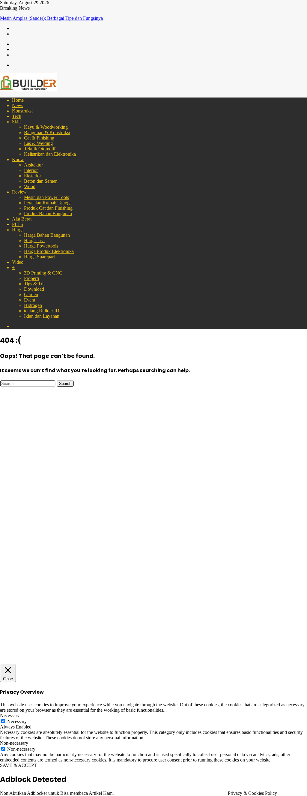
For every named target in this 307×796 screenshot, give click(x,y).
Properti (31, 278)
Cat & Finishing (39, 137)
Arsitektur (33, 164)
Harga (18, 229)
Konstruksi (22, 110)
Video (17, 262)
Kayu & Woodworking (46, 127)
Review (19, 191)
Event (29, 299)
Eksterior (32, 175)
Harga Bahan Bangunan (47, 235)
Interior (31, 170)
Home (18, 100)
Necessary (17, 721)
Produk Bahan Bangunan (48, 213)
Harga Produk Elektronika (49, 251)
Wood (29, 186)
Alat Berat (21, 218)
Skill (16, 121)
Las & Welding (38, 143)
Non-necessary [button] (14, 743)
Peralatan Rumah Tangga (48, 202)
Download (34, 289)
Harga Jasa (34, 240)
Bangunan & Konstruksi (47, 132)
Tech (16, 116)
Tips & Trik (35, 283)
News (17, 105)
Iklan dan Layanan (41, 316)
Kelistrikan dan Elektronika (50, 154)
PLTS (17, 224)
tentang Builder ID (41, 310)
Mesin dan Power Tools (46, 197)
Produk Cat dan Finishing (48, 208)
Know (18, 159)
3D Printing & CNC (43, 272)
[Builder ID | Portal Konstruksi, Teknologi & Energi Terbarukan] (28, 89)
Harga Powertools (41, 245)
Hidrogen (33, 305)
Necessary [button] (9, 715)
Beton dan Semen (41, 181)
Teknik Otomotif (39, 148)
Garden (31, 294)
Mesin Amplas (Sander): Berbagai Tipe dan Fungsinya (51, 18)
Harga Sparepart (39, 256)
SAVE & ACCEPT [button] (18, 765)
